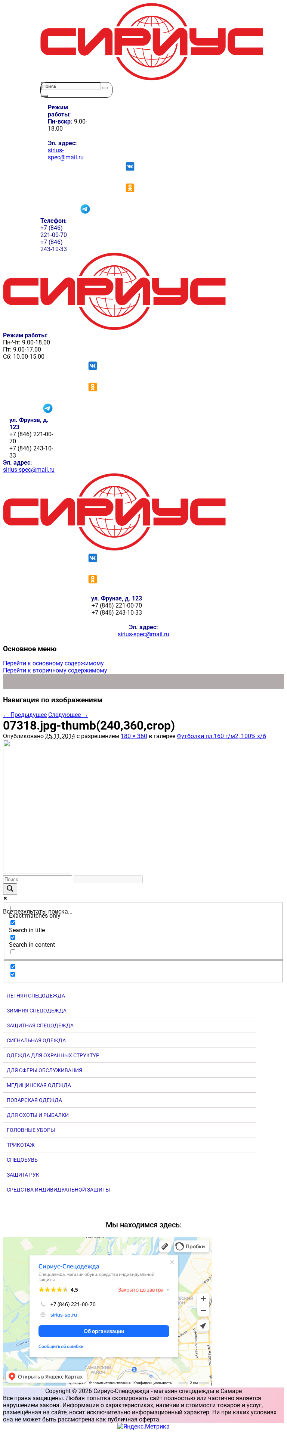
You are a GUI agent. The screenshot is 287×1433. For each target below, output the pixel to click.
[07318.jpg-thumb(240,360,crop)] (36, 871)
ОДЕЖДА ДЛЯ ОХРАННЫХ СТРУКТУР (53, 1055)
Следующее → (68, 714)
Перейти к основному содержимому (53, 663)
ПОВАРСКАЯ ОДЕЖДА (34, 1100)
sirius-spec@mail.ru (66, 154)
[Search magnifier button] (10, 889)
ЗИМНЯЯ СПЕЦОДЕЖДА (37, 1011)
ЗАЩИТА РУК (23, 1175)
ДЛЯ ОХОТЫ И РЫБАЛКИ (38, 1115)
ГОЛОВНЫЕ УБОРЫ (31, 1130)
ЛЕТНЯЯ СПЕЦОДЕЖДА (36, 996)
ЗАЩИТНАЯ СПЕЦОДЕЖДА (40, 1025)
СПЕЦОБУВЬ (22, 1160)
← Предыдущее (25, 714)
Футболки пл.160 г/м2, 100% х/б (221, 736)
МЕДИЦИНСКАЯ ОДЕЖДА (39, 1085)
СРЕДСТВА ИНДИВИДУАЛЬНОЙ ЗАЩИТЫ (58, 1190)
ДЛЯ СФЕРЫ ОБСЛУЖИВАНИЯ (44, 1070)
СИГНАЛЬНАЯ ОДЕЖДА (36, 1040)
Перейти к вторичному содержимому (55, 670)
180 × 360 (134, 736)
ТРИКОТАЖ (21, 1145)
